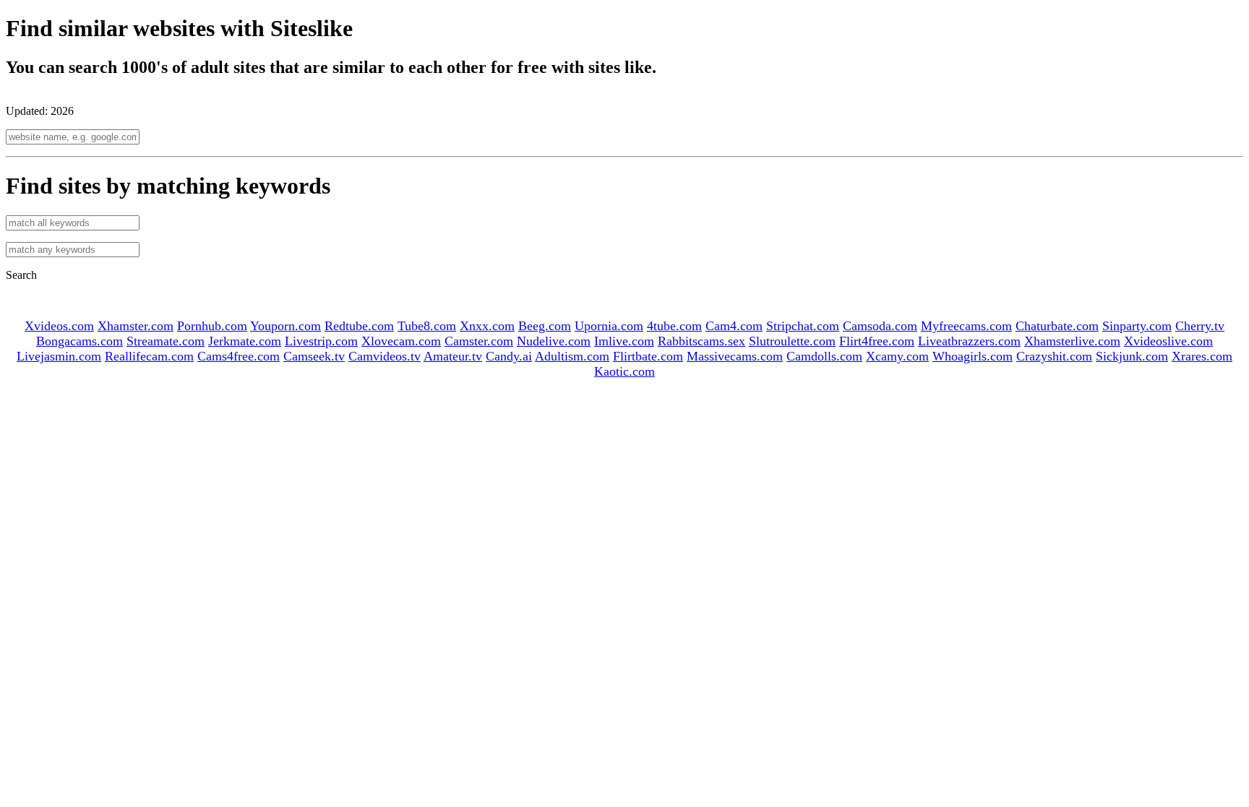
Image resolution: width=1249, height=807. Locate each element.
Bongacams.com (79, 341)
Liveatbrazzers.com (969, 341)
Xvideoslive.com (1168, 341)
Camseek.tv (314, 356)
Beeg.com (544, 326)
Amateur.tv (453, 356)
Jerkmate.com (244, 341)
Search (21, 275)
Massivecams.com (735, 356)
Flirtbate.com (648, 356)
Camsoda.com (880, 326)
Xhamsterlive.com (1072, 341)
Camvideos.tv (384, 356)
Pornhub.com (212, 326)
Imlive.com (624, 341)
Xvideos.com (59, 326)
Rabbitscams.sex (701, 341)
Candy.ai (509, 356)
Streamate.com (165, 341)
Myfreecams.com (966, 326)
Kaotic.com (624, 371)
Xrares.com (1202, 356)
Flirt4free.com (876, 341)
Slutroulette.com (792, 341)
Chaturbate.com (1057, 326)
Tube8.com (427, 326)
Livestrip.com (321, 341)
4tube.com (674, 326)
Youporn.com (285, 326)
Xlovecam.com (401, 341)
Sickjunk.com (1132, 356)
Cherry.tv (1199, 326)
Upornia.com (609, 326)
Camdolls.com (824, 356)
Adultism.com (572, 356)
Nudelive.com (554, 341)
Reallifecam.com (149, 356)
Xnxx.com (487, 326)
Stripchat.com (802, 326)
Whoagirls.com (972, 356)
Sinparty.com (1137, 326)
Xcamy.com (897, 356)
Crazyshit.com (1054, 356)
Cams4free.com (238, 356)
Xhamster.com (135, 326)
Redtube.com (359, 326)
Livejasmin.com (59, 356)
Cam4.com (734, 326)
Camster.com (479, 341)
